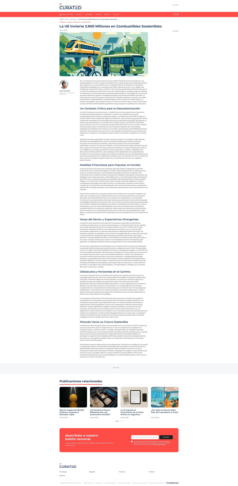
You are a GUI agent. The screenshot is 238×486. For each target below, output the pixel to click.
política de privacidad (159, 444)
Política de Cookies (110, 483)
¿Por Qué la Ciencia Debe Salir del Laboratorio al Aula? (164, 411)
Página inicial (64, 19)
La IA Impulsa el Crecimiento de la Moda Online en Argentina (131, 412)
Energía (63, 22)
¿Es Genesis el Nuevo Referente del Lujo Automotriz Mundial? (100, 412)
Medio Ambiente (74, 22)
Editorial (116, 14)
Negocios (107, 14)
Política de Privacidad (124, 483)
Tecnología (88, 14)
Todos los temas (67, 14)
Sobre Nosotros (88, 483)
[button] (115, 421)
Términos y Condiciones (139, 483)
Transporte (86, 22)
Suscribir (166, 437)
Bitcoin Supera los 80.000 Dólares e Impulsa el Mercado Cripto (72, 412)
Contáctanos (98, 483)
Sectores (79, 14)
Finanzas (98, 14)
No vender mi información (156, 483)
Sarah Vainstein (65, 91)
